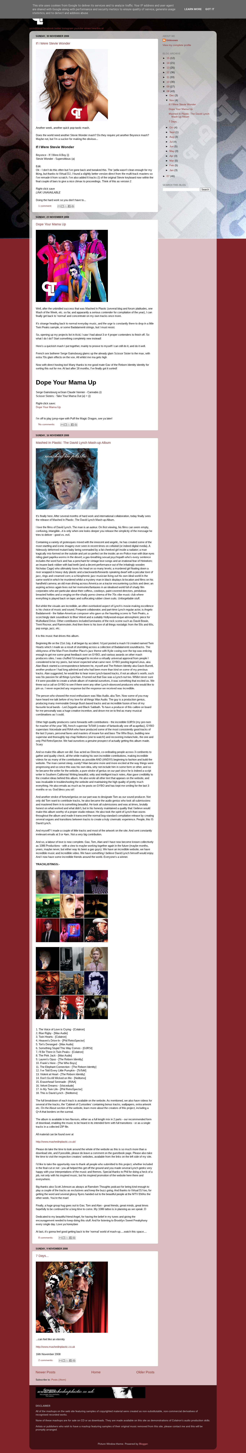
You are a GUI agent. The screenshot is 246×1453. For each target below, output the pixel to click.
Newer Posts (45, 1372)
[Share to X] (66, 206)
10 (168, 82)
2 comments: (46, 1360)
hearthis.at (97, 28)
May (172, 151)
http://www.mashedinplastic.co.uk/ (56, 1141)
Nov (172, 100)
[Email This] (59, 206)
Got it (209, 9)
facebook (48, 28)
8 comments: (46, 1237)
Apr (171, 156)
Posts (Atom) (58, 1379)
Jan (171, 170)
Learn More (193, 9)
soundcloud (36, 28)
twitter (57, 28)
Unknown (172, 40)
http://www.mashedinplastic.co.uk (55, 1346)
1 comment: (45, 206)
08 (168, 91)
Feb (172, 165)
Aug (172, 137)
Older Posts (145, 1372)
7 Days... (42, 1256)
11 (168, 77)
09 (168, 86)
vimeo (87, 28)
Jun (171, 146)
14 (168, 63)
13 (168, 67)
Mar (172, 160)
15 (168, 58)
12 (168, 72)
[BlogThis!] (62, 206)
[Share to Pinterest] (73, 206)
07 (168, 176)
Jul (171, 141)
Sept (172, 132)
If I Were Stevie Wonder (53, 43)
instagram (67, 28)
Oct (171, 127)
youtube (78, 28)
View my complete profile (177, 45)
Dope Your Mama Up (51, 224)
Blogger (143, 1444)
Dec (172, 95)
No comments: (47, 424)
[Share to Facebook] (69, 206)
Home (96, 1372)
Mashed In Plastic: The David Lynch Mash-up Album (73, 442)
